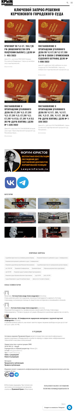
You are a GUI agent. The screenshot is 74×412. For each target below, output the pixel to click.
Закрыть (63, 404)
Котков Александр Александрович (25, 296)
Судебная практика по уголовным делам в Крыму (20, 258)
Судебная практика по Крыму (15, 41)
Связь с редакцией (12, 355)
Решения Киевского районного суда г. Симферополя (52, 258)
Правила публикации (12, 365)
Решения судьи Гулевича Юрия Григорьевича (27, 272)
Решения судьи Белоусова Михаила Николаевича (20, 265)
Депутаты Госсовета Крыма (41, 279)
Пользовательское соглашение (56, 386)
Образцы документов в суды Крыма (54, 268)
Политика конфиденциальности (56, 389)
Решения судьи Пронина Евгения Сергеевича (19, 275)
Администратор (11, 318)
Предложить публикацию (14, 363)
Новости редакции (12, 357)
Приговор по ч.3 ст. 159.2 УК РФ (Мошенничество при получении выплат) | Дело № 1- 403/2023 (20, 51)
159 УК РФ (38, 275)
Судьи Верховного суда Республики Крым (18, 279)
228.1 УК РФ (47, 275)
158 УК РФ (8, 272)
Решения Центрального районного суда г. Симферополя (22, 261)
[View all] (20, 203)
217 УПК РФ (9, 268)
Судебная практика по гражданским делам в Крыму (52, 265)
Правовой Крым (36, 268)
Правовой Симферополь (22, 268)
